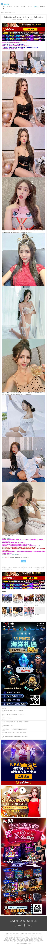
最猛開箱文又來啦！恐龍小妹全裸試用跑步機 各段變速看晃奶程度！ (18, 602)
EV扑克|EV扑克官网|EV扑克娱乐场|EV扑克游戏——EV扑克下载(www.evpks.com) (18, 547)
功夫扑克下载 (20, 940)
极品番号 (8, 538)
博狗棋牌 (36, 934)
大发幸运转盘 (30, 941)
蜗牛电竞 (24, 934)
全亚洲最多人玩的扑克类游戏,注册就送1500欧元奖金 (19, 557)
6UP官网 (6, 937)
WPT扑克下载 (31, 939)
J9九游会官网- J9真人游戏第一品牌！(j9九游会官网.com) (14, 48)
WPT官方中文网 (6, 940)
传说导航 (23, 938)
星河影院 (35, 938)
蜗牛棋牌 (28, 934)
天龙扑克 (10, 939)
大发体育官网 (31, 940)
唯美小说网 (40, 938)
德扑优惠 (30, 6)
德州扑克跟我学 (16, 933)
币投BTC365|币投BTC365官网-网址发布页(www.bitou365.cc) (14, 42)
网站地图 (26, 943)
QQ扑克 (35, 941)
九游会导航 (35, 937)
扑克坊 (22, 939)
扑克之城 (6, 939)
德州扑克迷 (5, 4)
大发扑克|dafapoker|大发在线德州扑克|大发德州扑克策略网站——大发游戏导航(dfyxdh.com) (21, 545)
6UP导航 (11, 933)
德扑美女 (36, 6)
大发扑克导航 (11, 937)
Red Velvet (37, 614)
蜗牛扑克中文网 (38, 933)
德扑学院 (16, 6)
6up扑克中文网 (22, 933)
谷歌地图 (29, 943)
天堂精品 (31, 938)
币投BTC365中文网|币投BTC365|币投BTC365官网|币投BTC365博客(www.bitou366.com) (20, 47)
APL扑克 (41, 939)
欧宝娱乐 (26, 937)
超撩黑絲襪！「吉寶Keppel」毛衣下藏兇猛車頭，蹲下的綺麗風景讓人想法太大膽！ (12, 568)
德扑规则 (23, 6)
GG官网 (10, 938)
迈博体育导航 (16, 937)
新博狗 (11, 934)
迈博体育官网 (22, 937)
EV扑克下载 (26, 939)
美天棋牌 (32, 934)
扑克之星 (14, 939)
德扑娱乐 (42, 6)
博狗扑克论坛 (41, 934)
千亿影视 (27, 938)
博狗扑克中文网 (28, 933)
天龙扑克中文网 (6, 934)
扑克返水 (14, 934)
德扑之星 (18, 939)
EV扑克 (28, 925)
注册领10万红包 (18, 938)
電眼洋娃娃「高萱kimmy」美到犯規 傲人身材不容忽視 (23, 17)
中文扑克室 (33, 933)
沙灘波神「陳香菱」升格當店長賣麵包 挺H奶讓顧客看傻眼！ (18, 615)
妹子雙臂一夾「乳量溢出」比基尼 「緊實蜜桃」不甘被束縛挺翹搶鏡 (7, 615)
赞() (24, 561)
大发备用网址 (26, 940)
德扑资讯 (9, 6)
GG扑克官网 (37, 940)
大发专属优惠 (25, 941)
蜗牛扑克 (15, 940)
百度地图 (23, 943)
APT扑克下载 (36, 939)
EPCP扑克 (11, 940)
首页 (4, 6)
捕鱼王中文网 (19, 934)
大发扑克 (19, 925)
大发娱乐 (20, 941)
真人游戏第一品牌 (10, 941)
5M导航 (14, 938)
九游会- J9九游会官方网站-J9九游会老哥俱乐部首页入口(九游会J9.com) (17, 45)
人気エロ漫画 (40, 937)
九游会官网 (41, 940)
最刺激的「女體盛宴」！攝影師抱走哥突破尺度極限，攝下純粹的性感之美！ (34, 568)
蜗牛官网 (6, 938)
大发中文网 (16, 941)
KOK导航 (30, 937)
